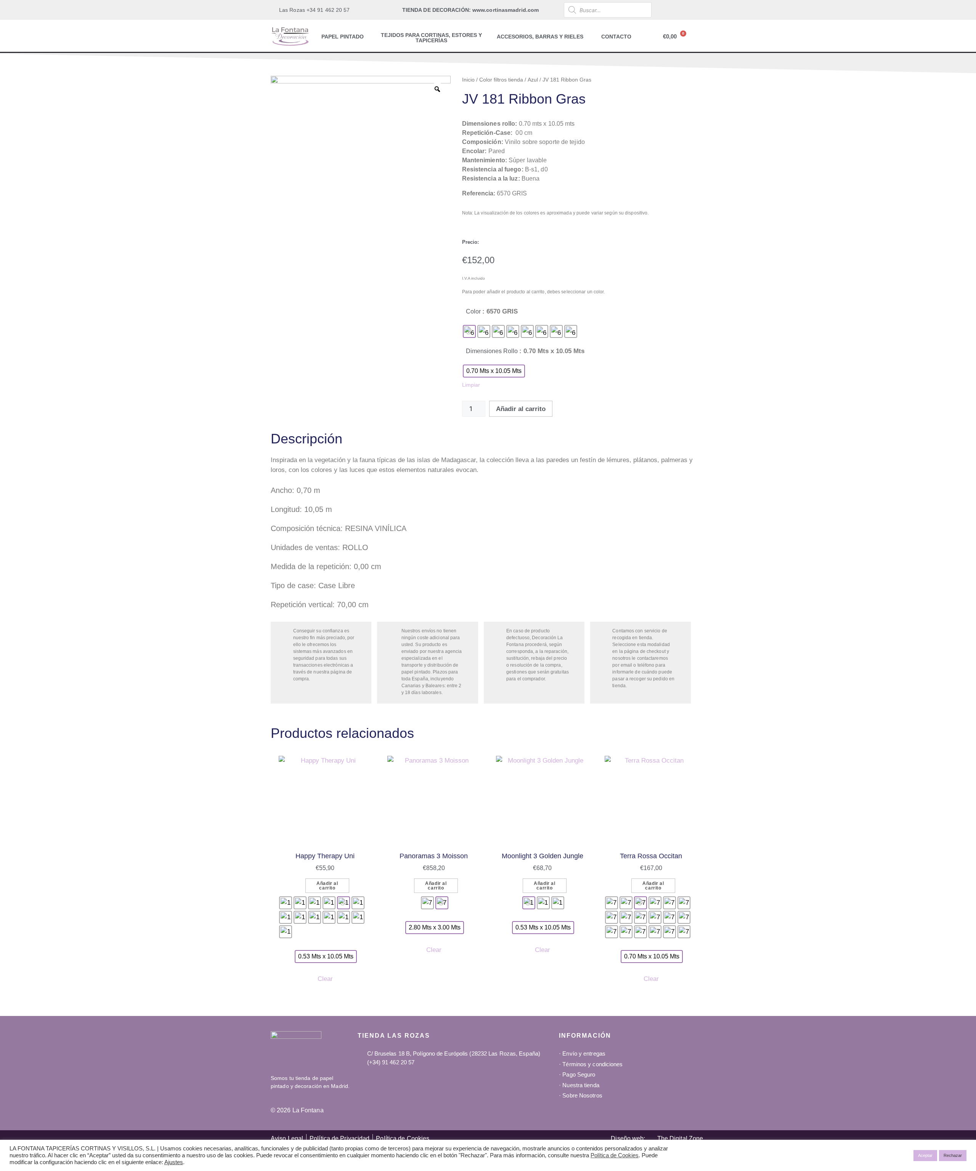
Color (473, 311)
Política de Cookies (615, 1155)
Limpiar (471, 385)
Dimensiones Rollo (492, 351)
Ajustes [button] (173, 1162)
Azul (533, 80)
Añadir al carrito (521, 409)
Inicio (468, 80)
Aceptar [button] (925, 1155)
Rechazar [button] (953, 1155)
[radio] (469, 331)
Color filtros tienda (501, 80)
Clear (325, 978)
